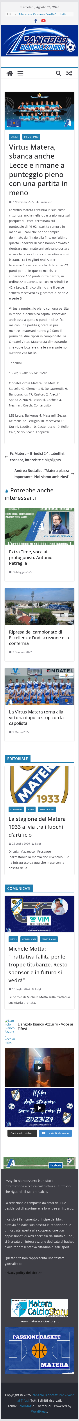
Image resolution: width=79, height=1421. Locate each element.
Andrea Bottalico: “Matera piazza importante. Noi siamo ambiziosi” (41, 473)
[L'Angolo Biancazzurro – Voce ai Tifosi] (39, 28)
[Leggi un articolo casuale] (69, 73)
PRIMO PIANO (31, 136)
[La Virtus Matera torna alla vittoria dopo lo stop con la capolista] (39, 671)
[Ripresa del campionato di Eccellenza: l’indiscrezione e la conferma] (39, 591)
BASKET (14, 136)
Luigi (38, 843)
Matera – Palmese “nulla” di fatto (43, 14)
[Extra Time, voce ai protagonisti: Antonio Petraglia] (39, 511)
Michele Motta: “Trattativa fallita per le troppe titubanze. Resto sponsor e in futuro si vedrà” (38, 964)
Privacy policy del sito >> (23, 1273)
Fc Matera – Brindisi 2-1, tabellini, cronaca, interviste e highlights (37, 456)
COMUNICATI (29, 939)
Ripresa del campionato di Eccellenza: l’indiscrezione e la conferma (39, 637)
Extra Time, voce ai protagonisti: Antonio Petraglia (30, 557)
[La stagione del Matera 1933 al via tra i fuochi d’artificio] (39, 784)
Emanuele (46, 202)
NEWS (31, 809)
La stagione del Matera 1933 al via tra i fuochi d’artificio (37, 826)
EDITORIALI (16, 809)
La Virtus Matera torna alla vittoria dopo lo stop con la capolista (36, 717)
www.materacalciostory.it (39, 1321)
